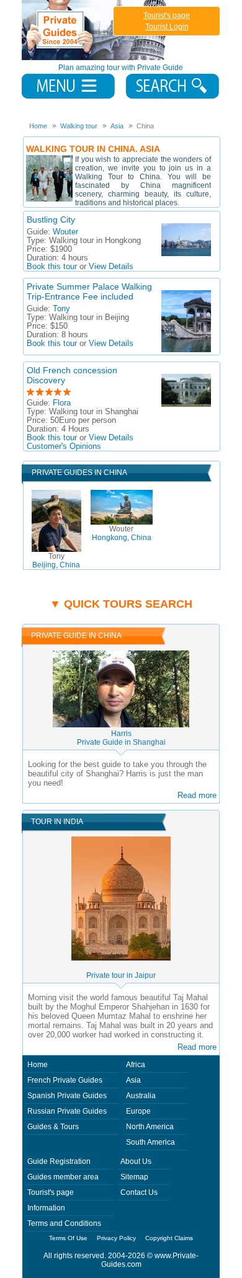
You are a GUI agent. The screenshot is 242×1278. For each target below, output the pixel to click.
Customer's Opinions (64, 446)
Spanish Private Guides (67, 1095)
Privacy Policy (116, 1238)
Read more (197, 795)
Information (46, 1208)
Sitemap (134, 1177)
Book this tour (52, 266)
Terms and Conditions (64, 1223)
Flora (62, 403)
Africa (135, 1064)
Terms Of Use (68, 1238)
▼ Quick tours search (121, 604)
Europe (138, 1111)
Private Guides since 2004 (95, 30)
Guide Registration (59, 1161)
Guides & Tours (53, 1126)
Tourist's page (166, 15)
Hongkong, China (121, 533)
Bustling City (51, 219)
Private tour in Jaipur (121, 975)
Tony (61, 308)
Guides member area (63, 1177)
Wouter (65, 232)
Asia (133, 1080)
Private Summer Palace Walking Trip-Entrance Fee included (89, 291)
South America (150, 1142)
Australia (141, 1095)
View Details (111, 266)
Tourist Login (167, 26)
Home (37, 1064)
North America (150, 1126)
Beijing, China (56, 560)
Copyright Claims (169, 1238)
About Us (135, 1161)
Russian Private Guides (67, 1111)
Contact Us (139, 1192)
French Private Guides (64, 1080)
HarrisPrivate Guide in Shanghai (121, 738)
